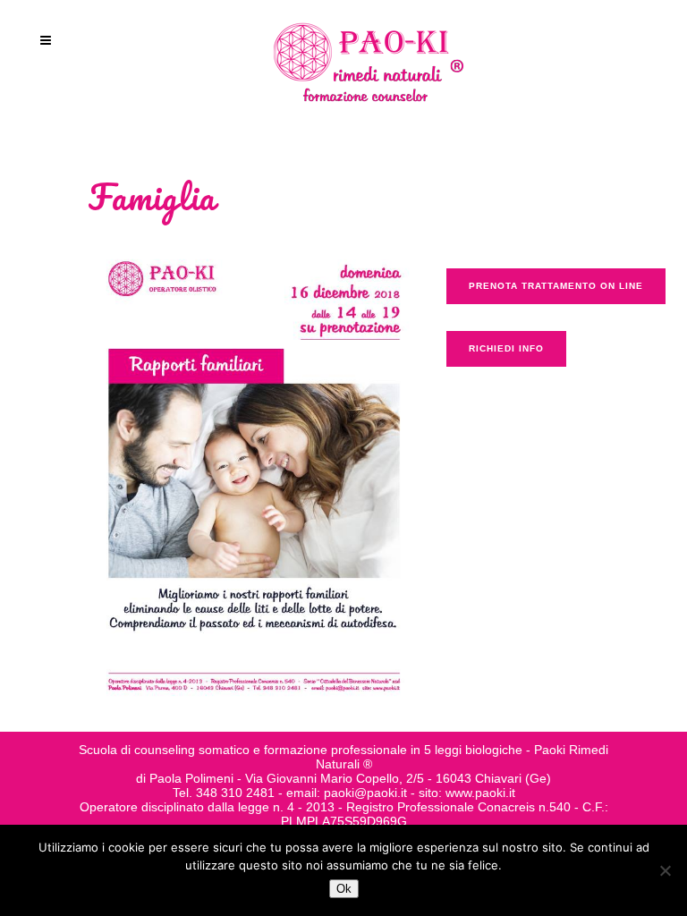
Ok (344, 888)
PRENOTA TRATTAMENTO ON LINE (556, 286)
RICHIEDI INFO (506, 348)
